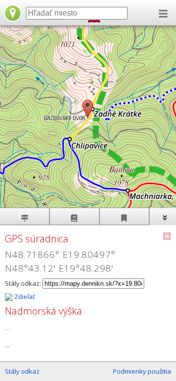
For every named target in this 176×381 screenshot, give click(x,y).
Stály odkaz (22, 371)
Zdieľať (24, 296)
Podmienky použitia (142, 371)
